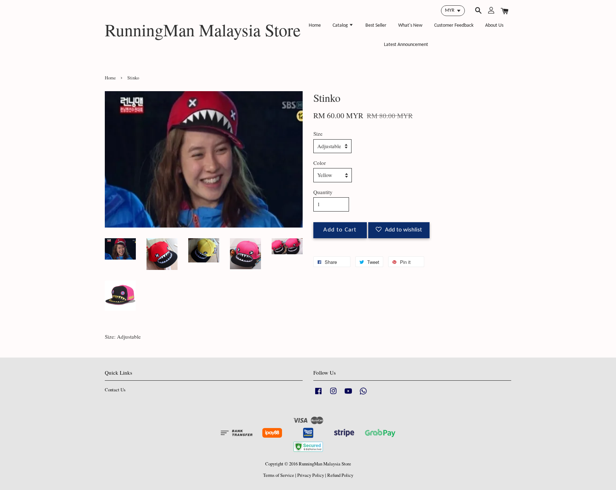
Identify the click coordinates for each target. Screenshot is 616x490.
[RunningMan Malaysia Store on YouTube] (348, 394)
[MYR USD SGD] (453, 10)
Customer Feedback (453, 25)
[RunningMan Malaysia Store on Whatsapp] (363, 394)
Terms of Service (278, 475)
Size (318, 133)
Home (315, 25)
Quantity (323, 192)
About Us (494, 25)
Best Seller (375, 25)
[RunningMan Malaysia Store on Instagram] (333, 394)
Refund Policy (340, 475)
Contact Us (115, 390)
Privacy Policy (310, 475)
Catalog (341, 25)
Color (319, 162)
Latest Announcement (406, 44)
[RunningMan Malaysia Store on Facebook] (318, 394)
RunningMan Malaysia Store (203, 30)
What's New (410, 25)
